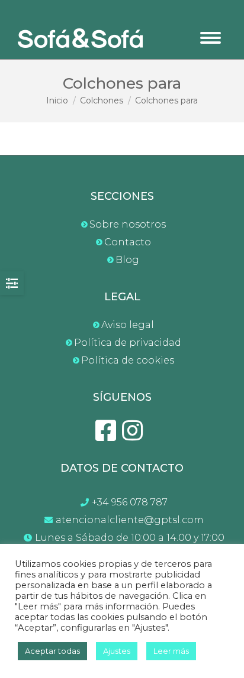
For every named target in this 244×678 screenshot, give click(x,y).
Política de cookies (127, 360)
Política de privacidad (127, 342)
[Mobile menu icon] (210, 38)
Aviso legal (127, 324)
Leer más (171, 651)
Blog (127, 259)
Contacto (127, 242)
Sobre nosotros (127, 224)
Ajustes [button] (116, 651)
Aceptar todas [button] (52, 651)
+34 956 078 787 (130, 502)
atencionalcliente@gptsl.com (130, 519)
